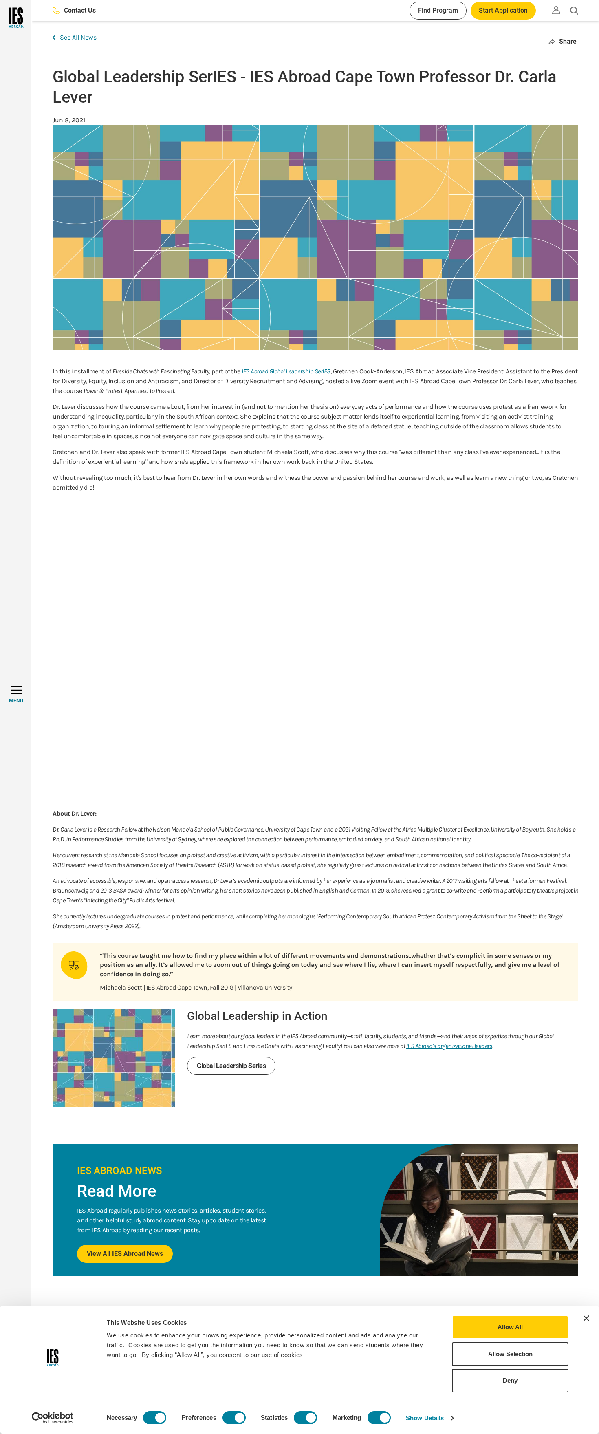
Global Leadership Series (231, 1066)
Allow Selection (510, 1353)
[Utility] (556, 10)
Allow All (510, 1327)
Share (568, 41)
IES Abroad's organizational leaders (449, 1046)
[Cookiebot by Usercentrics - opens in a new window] (52, 1418)
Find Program (438, 10)
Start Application (503, 10)
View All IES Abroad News (125, 1254)
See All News (78, 37)
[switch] (234, 1417)
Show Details (425, 1417)
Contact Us (80, 10)
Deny (510, 1380)
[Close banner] (586, 1318)
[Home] (15, 17)
